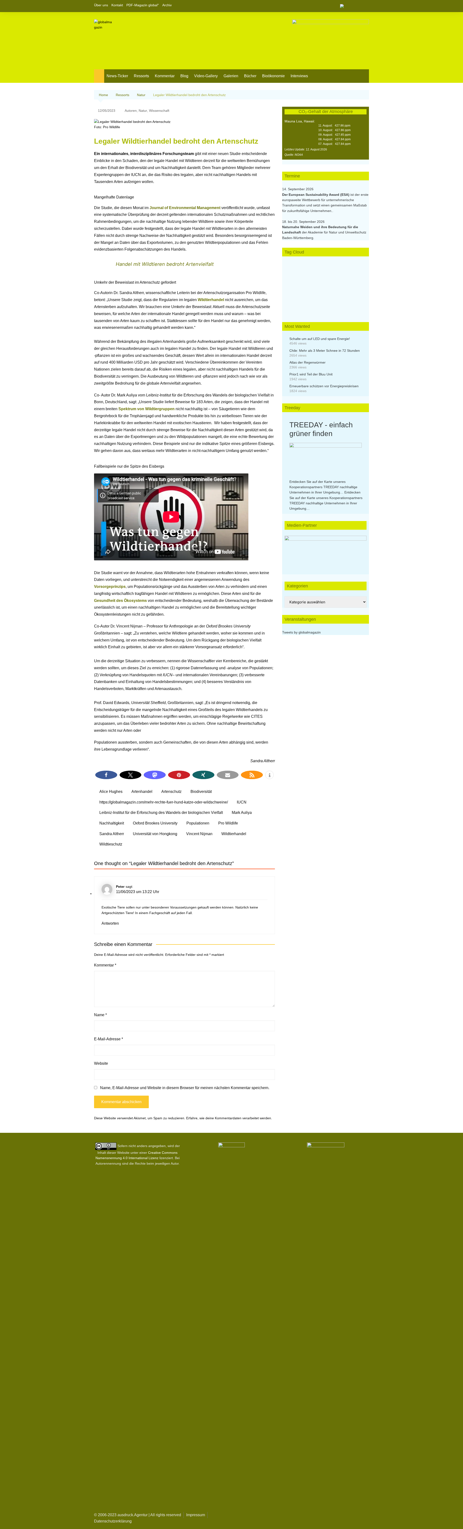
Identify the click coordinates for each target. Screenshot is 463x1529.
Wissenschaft (159, 111)
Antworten (110, 923)
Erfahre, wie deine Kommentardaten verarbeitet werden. (229, 1118)
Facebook (349, 6)
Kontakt (117, 5)
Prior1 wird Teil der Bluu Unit (311, 374)
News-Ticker (117, 76)
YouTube (365, 6)
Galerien (231, 76)
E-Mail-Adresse (108, 1039)
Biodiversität (201, 791)
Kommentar (165, 76)
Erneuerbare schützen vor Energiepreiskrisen (324, 386)
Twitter (357, 6)
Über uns (101, 5)
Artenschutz (171, 791)
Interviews (299, 76)
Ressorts (141, 76)
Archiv (167, 5)
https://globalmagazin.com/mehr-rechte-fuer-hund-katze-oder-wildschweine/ (163, 802)
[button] (106, 775)
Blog (184, 76)
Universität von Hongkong (155, 834)
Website (101, 1063)
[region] (326, 550)
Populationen (197, 823)
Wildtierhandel (211, 300)
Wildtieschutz (110, 844)
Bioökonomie (273, 76)
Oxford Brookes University (155, 823)
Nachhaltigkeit (111, 823)
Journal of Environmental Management (185, 208)
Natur (143, 111)
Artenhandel (141, 791)
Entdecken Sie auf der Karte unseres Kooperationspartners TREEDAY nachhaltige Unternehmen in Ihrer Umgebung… (323, 487)
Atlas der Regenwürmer (307, 362)
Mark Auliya (242, 812)
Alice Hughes (111, 791)
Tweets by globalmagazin (301, 632)
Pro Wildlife (228, 823)
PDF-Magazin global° (142, 5)
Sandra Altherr (111, 834)
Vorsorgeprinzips (110, 587)
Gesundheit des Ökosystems (120, 601)
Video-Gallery (206, 76)
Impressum (195, 1515)
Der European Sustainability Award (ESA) (316, 195)
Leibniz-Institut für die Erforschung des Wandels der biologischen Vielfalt (161, 812)
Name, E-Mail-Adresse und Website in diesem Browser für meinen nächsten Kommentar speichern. (184, 1088)
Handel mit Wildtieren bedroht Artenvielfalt (165, 264)
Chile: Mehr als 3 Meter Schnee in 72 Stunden (324, 350)
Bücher (250, 76)
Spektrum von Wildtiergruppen (146, 409)
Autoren (131, 111)
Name (100, 1015)
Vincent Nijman (199, 834)
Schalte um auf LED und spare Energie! (319, 339)
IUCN (241, 802)
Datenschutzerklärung (113, 1521)
